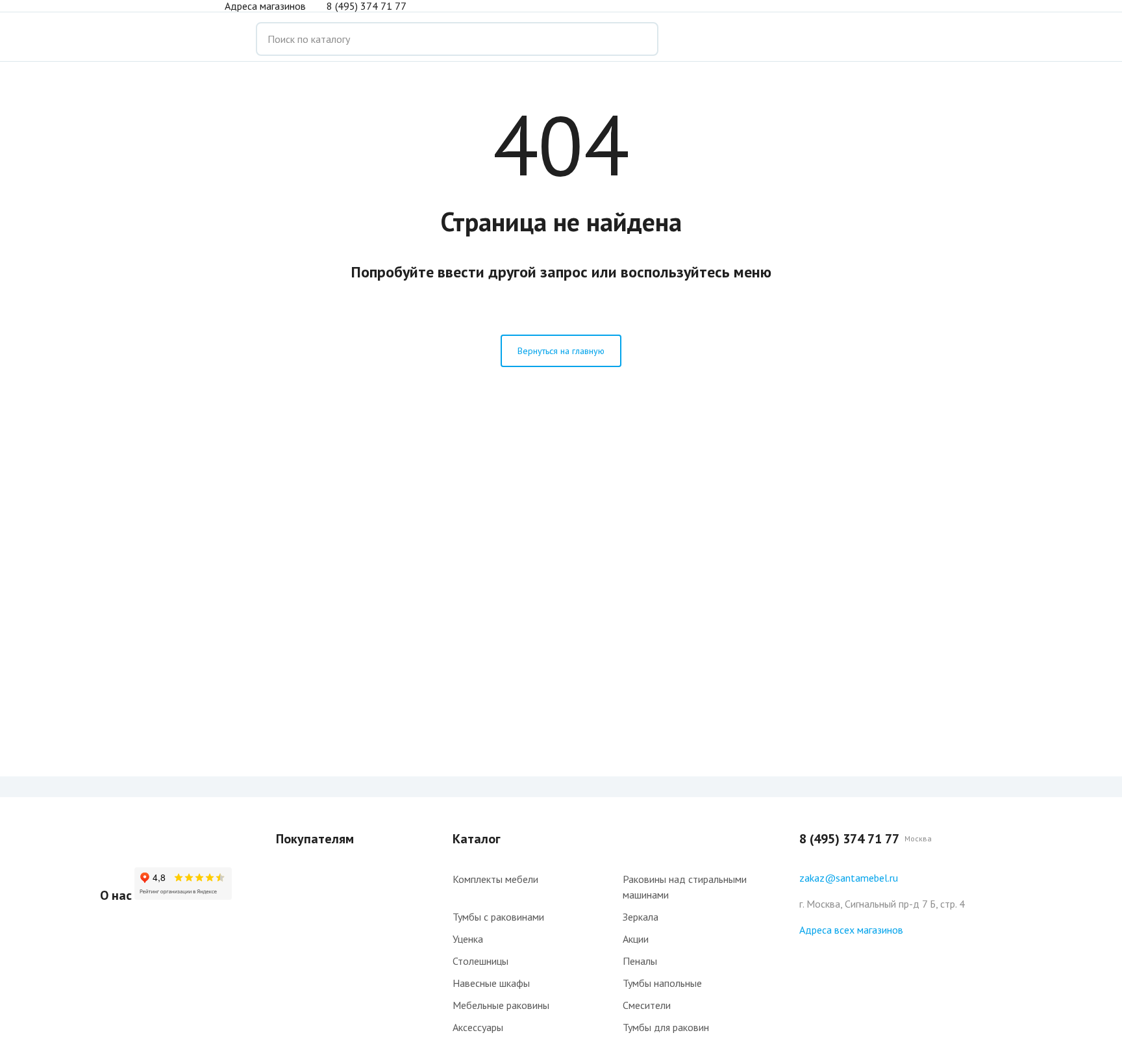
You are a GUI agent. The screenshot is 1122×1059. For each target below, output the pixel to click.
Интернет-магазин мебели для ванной (152, 39)
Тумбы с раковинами (498, 916)
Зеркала (640, 916)
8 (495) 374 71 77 (366, 6)
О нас (116, 895)
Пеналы (640, 960)
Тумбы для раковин (666, 1027)
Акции (636, 938)
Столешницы (480, 960)
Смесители (647, 1005)
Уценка (468, 938)
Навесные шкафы (491, 982)
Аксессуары (478, 1027)
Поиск (639, 39)
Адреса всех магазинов (851, 929)
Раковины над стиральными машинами (685, 887)
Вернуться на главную (561, 351)
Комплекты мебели (495, 879)
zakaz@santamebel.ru (848, 877)
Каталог (477, 838)
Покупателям (315, 838)
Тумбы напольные (662, 982)
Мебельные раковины (501, 1005)
